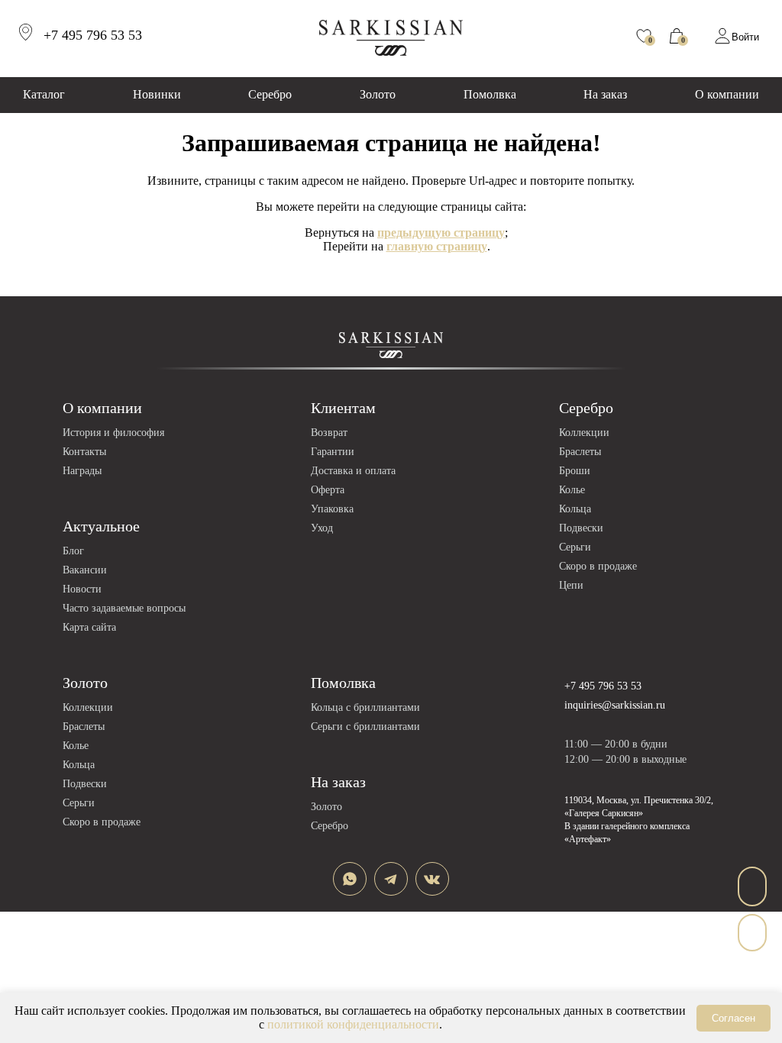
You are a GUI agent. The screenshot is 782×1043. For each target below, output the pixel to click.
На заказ (605, 94)
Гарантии (332, 451)
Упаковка (332, 509)
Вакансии (85, 570)
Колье (572, 490)
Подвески (581, 528)
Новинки (157, 94)
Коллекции (584, 432)
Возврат (329, 432)
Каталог (44, 94)
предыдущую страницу (441, 232)
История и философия (113, 432)
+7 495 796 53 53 (602, 686)
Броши (574, 470)
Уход (322, 528)
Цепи (571, 585)
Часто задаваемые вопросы (124, 608)
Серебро (270, 94)
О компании (727, 94)
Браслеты (580, 451)
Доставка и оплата (353, 470)
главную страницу (436, 246)
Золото (378, 94)
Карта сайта (89, 627)
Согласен (733, 1018)
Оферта (327, 490)
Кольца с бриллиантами (365, 707)
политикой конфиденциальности (353, 1024)
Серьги (575, 547)
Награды (82, 470)
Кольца (575, 509)
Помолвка (490, 94)
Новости (82, 589)
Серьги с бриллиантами (365, 726)
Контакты (84, 451)
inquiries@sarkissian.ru (614, 705)
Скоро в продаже (598, 566)
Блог (73, 551)
